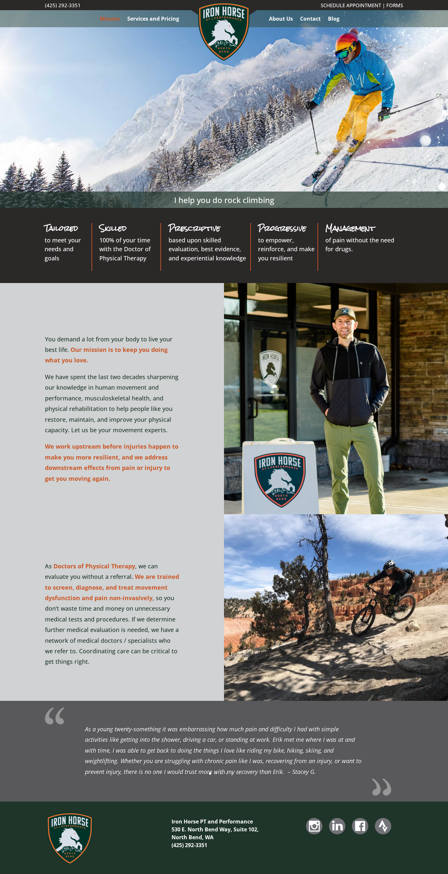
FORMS (394, 5)
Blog (333, 19)
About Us (281, 19)
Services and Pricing (153, 19)
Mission (110, 19)
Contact (310, 19)
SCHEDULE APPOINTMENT (351, 5)
